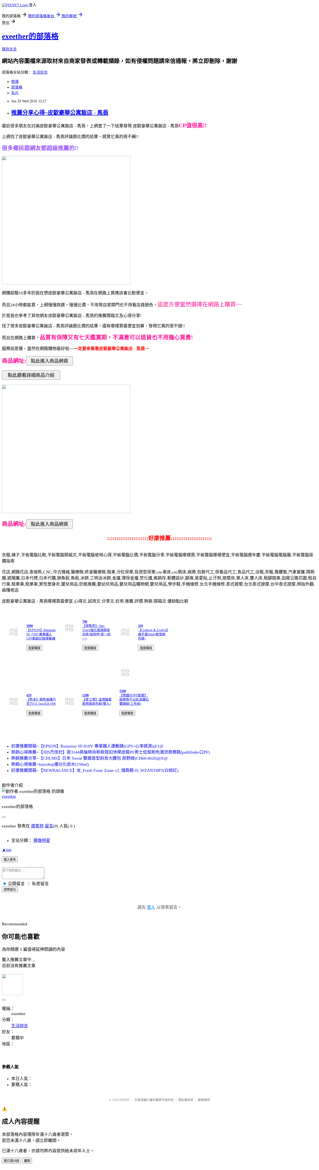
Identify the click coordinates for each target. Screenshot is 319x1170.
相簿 (15, 82)
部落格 (16, 87)
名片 (15, 93)
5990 (29, 626)
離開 (27, 1161)
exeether (9, 796)
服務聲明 (204, 1100)
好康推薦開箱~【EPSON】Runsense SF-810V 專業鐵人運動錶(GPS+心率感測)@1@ (87, 746)
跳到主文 (9, 49)
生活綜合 (40, 72)
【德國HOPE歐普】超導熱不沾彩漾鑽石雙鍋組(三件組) (134, 699)
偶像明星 (41, 840)
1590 (122, 691)
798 (84, 621)
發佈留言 (10, 889)
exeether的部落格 (30, 36)
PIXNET (124, 1100)
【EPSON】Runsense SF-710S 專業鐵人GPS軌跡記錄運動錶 (41, 634)
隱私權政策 (185, 1100)
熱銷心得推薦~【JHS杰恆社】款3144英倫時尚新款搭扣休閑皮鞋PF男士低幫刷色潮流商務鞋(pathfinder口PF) (110, 752)
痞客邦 (37, 826)
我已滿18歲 (11, 1161)
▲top (6, 849)
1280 (85, 695)
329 (140, 626)
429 (28, 695)
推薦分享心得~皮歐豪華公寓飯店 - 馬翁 (59, 113)
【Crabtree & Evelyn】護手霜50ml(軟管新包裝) (153, 634)
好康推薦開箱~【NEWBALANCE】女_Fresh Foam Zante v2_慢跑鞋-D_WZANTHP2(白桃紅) (94, 770)
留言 (49, 826)
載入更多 (10, 859)
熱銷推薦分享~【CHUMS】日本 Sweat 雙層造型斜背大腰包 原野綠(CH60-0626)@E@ (89, 758)
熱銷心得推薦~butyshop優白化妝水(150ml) (50, 764)
